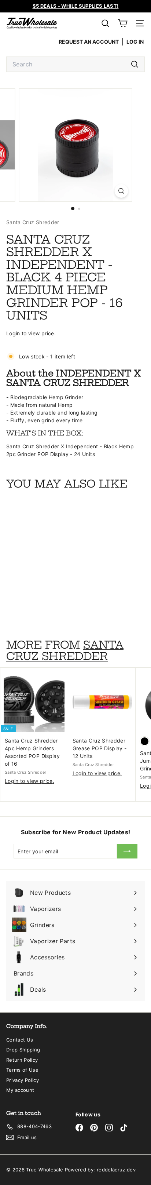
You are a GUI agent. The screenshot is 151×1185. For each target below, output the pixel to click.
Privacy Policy (22, 1080)
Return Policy (22, 1060)
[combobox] (75, 64)
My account (20, 1090)
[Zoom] (121, 191)
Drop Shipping (23, 1050)
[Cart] (122, 23)
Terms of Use (22, 1070)
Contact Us (19, 1040)
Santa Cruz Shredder (32, 222)
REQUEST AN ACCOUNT (89, 42)
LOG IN (135, 42)
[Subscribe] (127, 851)
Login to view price (30, 333)
